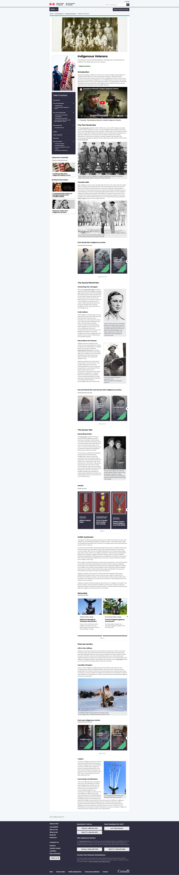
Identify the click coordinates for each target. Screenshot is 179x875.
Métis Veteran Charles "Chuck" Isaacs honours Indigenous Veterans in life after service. (85, 744)
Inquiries (53, 845)
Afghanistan (119, 659)
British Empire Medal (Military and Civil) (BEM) (119, 523)
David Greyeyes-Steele (101, 405)
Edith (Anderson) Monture (117, 259)
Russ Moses (84, 410)
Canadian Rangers (59, 145)
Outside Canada (55, 848)
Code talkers (58, 116)
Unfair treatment (57, 135)
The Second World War (59, 112)
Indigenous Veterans (84, 66)
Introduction (56, 100)
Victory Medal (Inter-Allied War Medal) (101, 522)
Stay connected (55, 853)
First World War (84, 128)
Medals (55, 131)
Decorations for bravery (61, 118)
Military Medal (81, 198)
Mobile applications (74, 871)
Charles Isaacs (85, 739)
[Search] (127, 4)
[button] (63, 106)
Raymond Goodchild (117, 734)
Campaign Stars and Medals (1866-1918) (101, 517)
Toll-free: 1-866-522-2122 (89, 828)
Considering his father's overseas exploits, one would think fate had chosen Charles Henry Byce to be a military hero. (119, 413)
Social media (60, 871)
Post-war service (57, 141)
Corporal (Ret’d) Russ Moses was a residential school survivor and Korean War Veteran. (85, 415)
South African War (83, 139)
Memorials (56, 138)
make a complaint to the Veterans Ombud (99, 861)
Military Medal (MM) (85, 521)
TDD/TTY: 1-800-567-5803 (116, 849)
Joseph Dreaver (100, 262)
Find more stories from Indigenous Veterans (60, 211)
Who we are (54, 829)
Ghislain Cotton (100, 734)
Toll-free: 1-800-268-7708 (89, 849)
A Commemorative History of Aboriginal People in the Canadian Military (62, 195)
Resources (53, 837)
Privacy (105, 871)
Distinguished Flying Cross (85, 350)
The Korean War (57, 125)
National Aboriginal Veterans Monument (88, 620)
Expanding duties (59, 127)
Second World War (89, 289)
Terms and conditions (92, 871)
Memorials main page (83, 595)
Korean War (83, 436)
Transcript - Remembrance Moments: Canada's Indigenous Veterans (100, 120)
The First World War (58, 103)
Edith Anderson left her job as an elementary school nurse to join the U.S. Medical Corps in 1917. (119, 266)
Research (53, 835)
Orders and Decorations (82, 517)
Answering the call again (61, 114)
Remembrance (59, 13)
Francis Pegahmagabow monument (114, 620)
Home (51, 13)
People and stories (70, 13)
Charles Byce (118, 407)
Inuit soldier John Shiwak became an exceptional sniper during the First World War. (85, 267)
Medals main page (82, 488)
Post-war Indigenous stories (62, 147)
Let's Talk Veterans (116, 828)
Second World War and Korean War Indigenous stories (62, 120)
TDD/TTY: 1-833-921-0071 (89, 832)
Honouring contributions (61, 150)
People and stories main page (85, 245)
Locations (53, 851)
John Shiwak (85, 262)
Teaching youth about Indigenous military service (61, 174)
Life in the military (59, 143)
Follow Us (55, 858)
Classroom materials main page (59, 160)
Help (51, 871)
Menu (53, 9)
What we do (54, 832)
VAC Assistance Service (85, 841)
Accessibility (54, 827)
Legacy (57, 148)
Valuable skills (58, 105)
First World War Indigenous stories (61, 108)
